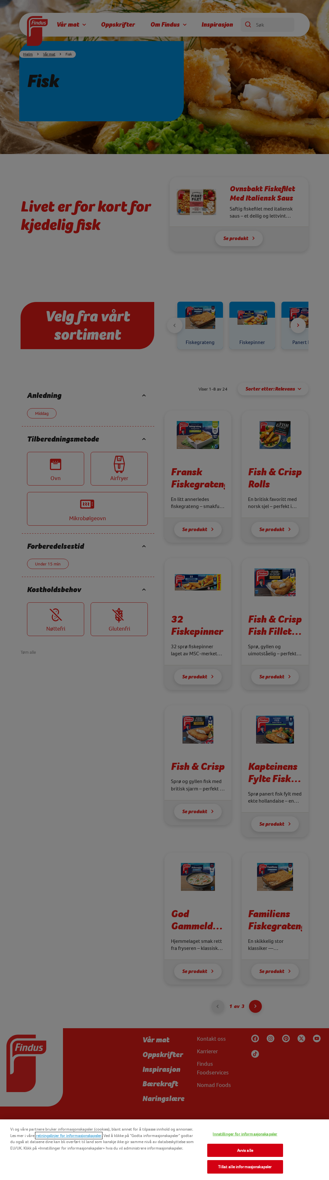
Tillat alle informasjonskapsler (245, 1166)
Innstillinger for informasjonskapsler (245, 1134)
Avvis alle (245, 1150)
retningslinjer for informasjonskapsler (69, 1135)
